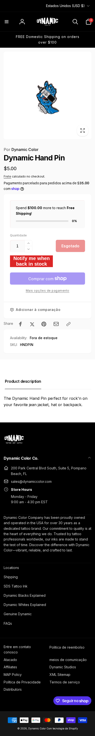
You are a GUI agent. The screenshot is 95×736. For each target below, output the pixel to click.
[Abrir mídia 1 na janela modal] (47, 95)
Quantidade (18, 235)
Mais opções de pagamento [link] (47, 290)
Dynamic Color (21, 149)
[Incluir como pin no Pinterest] (43, 324)
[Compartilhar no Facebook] (20, 324)
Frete (7, 176)
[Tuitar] (32, 324)
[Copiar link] (68, 324)
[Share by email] (56, 324)
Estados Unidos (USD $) (65, 6)
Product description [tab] (23, 381)
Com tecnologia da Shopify (62, 728)
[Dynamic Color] (14, 445)
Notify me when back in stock (31, 261)
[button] (6, 21)
